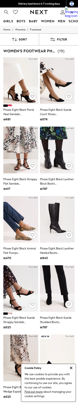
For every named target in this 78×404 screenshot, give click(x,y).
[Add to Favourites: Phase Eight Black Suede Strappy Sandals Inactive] (32, 304)
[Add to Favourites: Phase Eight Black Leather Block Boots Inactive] (68, 165)
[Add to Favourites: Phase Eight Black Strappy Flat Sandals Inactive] (32, 165)
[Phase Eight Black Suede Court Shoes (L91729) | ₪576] (57, 80)
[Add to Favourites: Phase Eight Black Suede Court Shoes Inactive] (68, 96)
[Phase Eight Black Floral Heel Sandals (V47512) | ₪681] (20, 80)
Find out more (34, 392)
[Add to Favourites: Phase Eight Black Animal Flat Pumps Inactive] (32, 235)
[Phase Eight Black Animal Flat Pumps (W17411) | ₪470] (20, 219)
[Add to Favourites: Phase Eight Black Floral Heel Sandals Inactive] (32, 96)
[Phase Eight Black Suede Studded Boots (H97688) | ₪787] (57, 288)
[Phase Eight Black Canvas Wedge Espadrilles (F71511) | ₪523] (20, 358)
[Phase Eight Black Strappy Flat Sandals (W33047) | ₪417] (20, 150)
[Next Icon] (39, 12)
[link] (6, 12)
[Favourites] (15, 12)
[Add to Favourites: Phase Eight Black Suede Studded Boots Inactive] (68, 304)
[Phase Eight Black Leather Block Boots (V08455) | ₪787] (57, 150)
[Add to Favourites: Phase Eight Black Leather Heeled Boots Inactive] (68, 235)
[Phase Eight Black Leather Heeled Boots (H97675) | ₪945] (57, 219)
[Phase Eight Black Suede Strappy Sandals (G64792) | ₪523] (20, 288)
